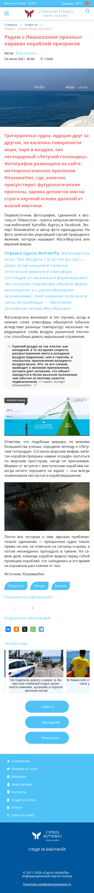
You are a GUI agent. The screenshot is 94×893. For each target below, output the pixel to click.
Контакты (19, 792)
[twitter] (42, 858)
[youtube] (72, 858)
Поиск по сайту (23, 815)
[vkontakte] (62, 858)
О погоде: (68, 3)
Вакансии (19, 776)
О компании (21, 761)
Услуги (17, 807)
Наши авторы (22, 784)
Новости (31, 25)
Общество (16, 586)
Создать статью (23, 800)
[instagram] (32, 858)
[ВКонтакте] (8, 629)
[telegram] (52, 858)
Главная (10, 25)
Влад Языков (25, 53)
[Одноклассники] (16, 629)
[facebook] (22, 858)
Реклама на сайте (25, 769)
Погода (39, 586)
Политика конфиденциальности (47, 884)
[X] (24, 629)
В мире (60, 586)
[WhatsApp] (33, 629)
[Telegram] (41, 629)
